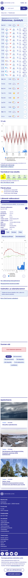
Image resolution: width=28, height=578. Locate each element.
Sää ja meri (4, 13)
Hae (24, 8)
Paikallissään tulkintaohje (7, 165)
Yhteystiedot (4, 521)
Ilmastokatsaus (4, 539)
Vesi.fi (2, 543)
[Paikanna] (2, 8)
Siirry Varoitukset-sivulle (7, 182)
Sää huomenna (17, 356)
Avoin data (3, 541)
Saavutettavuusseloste (6, 528)
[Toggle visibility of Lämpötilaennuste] (10, 160)
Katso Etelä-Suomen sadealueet (9, 298)
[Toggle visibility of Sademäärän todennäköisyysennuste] (15, 157)
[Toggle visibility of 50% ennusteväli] (10, 159)
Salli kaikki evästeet (14, 574)
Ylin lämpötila (20, 359)
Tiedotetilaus (4, 529)
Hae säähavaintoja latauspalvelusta (10, 280)
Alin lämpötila (7, 362)
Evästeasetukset (5, 531)
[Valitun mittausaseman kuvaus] (26, 208)
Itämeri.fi (3, 544)
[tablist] (14, 234)
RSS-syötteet (4, 524)
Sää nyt (9, 356)
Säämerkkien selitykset (7, 166)
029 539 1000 (4, 515)
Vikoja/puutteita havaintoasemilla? (10, 283)
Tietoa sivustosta (5, 526)
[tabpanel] (14, 258)
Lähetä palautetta (5, 522)
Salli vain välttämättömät (14, 570)
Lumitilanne (14, 365)
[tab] (3, 232)
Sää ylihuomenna (9, 359)
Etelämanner (4, 546)
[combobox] (13, 8)
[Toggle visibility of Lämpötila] (11, 273)
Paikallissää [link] (11, 13)
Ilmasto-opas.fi (4, 537)
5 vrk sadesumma (19, 362)
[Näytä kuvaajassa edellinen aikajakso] (4, 276)
